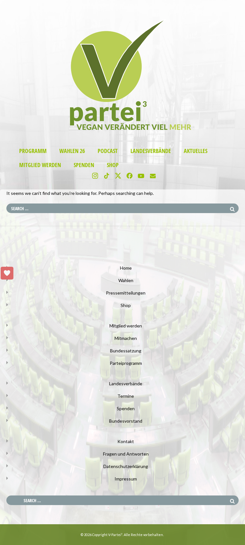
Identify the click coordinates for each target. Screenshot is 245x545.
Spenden (84, 165)
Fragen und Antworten (126, 454)
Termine (125, 396)
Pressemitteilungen (125, 293)
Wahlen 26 (72, 151)
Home (126, 268)
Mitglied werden (40, 165)
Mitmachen (126, 338)
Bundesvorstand (125, 421)
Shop (113, 165)
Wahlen (125, 280)
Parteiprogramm (126, 363)
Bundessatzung (125, 350)
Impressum (126, 478)
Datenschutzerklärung (125, 466)
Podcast (108, 151)
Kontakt (125, 441)
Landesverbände (150, 151)
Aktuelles (195, 151)
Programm (33, 151)
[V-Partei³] (122, 133)
